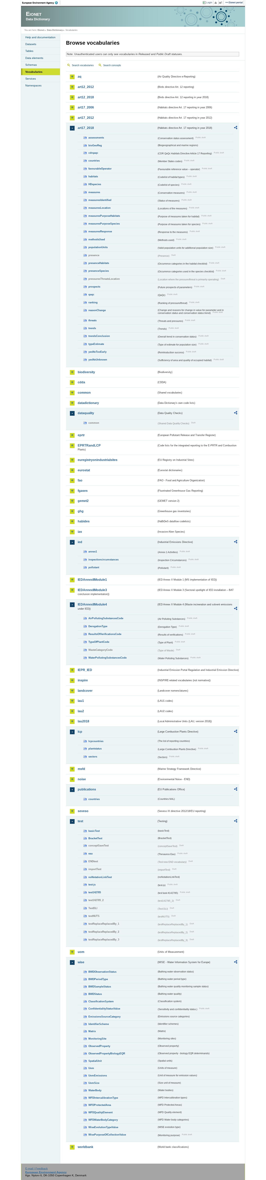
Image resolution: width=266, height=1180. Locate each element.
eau (90, 853)
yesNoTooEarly (97, 351)
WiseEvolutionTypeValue (103, 1127)
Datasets (30, 44)
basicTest (94, 830)
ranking (93, 302)
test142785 (94, 892)
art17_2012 (86, 117)
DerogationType (97, 626)
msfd (81, 769)
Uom (91, 1068)
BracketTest (95, 838)
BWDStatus (95, 994)
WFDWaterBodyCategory (103, 1119)
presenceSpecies (98, 270)
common (84, 392)
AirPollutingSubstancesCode (105, 618)
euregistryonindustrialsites (97, 460)
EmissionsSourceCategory (104, 1016)
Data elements (34, 57)
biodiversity (86, 372)
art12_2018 (86, 97)
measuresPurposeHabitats (104, 215)
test (80, 821)
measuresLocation (99, 207)
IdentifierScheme (98, 1024)
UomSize (93, 1082)
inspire (83, 680)
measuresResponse (100, 231)
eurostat (84, 470)
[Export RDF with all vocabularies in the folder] (235, 128)
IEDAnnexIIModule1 (92, 579)
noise (82, 779)
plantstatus (95, 748)
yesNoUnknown (97, 359)
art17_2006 (86, 107)
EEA (41, 3)
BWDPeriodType (98, 979)
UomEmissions (97, 1075)
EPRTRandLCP (89, 445)
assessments (96, 137)
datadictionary (88, 403)
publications (87, 789)
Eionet (41, 30)
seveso (83, 811)
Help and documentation (40, 37)
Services (30, 78)
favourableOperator (100, 168)
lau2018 (83, 721)
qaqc (91, 294)
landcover (85, 690)
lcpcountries (95, 741)
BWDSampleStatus (99, 986)
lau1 (81, 700)
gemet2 (83, 501)
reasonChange (97, 310)
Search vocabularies (83, 65)
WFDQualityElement (100, 1112)
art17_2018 (86, 128)
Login (209, 2)
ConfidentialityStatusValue (104, 1008)
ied (80, 542)
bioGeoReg (95, 145)
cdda (81, 382)
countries (94, 160)
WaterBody (94, 1090)
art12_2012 (86, 87)
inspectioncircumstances (103, 559)
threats (92, 320)
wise (81, 962)
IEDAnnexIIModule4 (92, 604)
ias (80, 531)
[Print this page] (216, 3)
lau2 (81, 711)
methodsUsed (96, 239)
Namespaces (33, 85)
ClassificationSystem (101, 1001)
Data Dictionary (55, 30)
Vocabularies (33, 71)
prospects (94, 286)
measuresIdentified (99, 200)
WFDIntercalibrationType (103, 1097)
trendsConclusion (99, 336)
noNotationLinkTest (100, 877)
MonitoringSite (97, 1038)
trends (92, 328)
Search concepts (112, 65)
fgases (83, 490)
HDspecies (94, 184)
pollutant (93, 567)
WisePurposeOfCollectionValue (107, 1134)
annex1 (92, 551)
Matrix (92, 1031)
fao (80, 480)
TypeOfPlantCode (98, 641)
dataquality (86, 413)
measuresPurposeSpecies (104, 223)
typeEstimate (96, 344)
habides (84, 521)
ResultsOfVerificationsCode (104, 634)
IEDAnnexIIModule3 (92, 590)
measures (94, 192)
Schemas (31, 64)
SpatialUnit (95, 1060)
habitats (93, 176)
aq (79, 76)
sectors (92, 756)
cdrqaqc (93, 152)
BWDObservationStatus (102, 971)
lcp (80, 731)
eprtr (81, 435)
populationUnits (98, 247)
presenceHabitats (98, 263)
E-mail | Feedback (36, 1168)
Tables (29, 50)
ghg (81, 511)
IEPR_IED (85, 670)
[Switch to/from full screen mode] (221, 3)
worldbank (85, 1147)
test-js (92, 884)
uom (81, 952)
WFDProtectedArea (99, 1105)
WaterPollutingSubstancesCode (107, 657)
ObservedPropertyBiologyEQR (106, 1053)
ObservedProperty (99, 1046)
